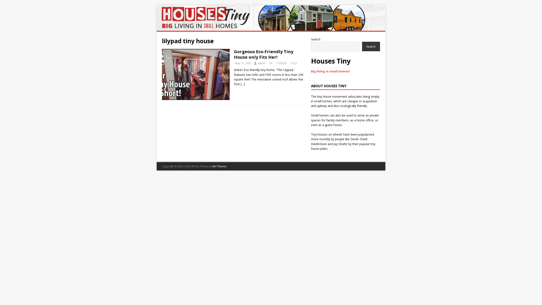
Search (315, 39)
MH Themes (219, 166)
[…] (243, 84)
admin (261, 63)
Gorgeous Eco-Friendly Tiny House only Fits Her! (263, 54)
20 (270, 63)
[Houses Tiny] (271, 28)
